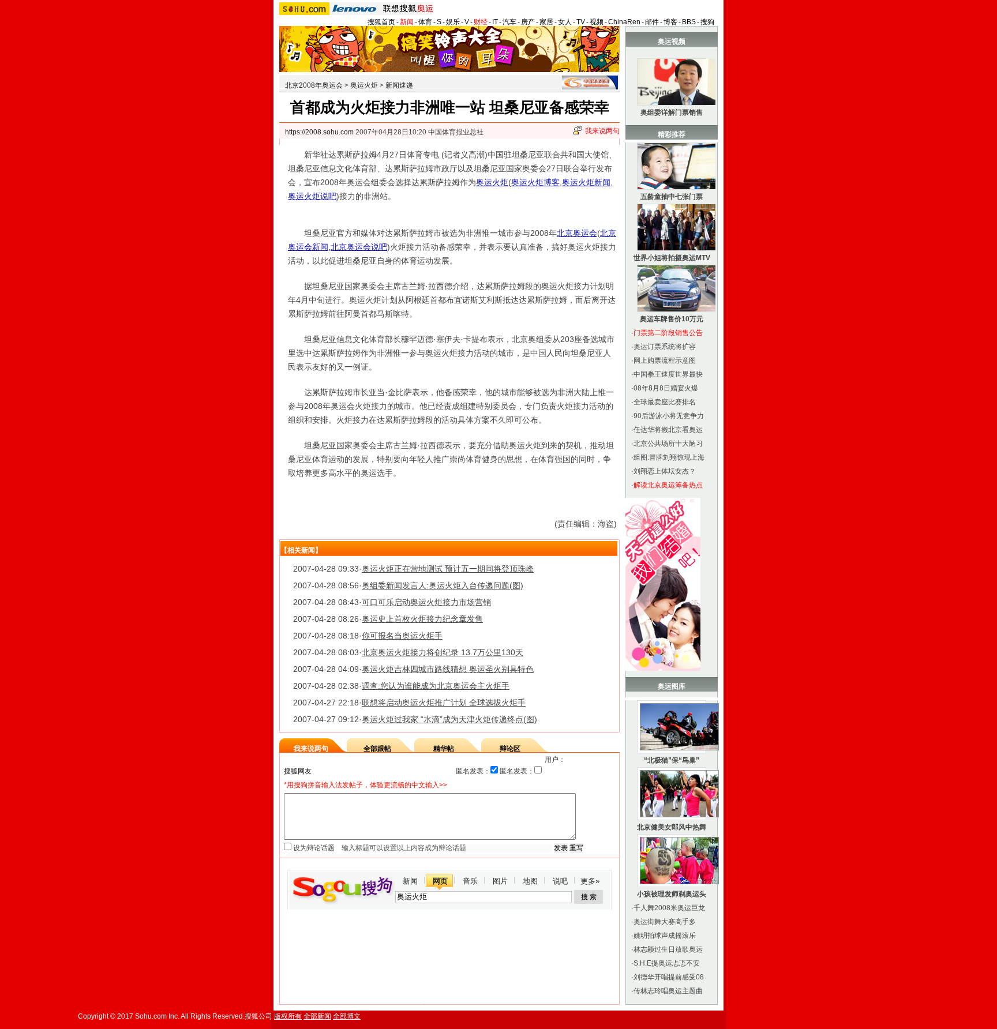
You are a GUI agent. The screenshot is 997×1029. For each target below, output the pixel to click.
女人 (565, 22)
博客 (670, 22)
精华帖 (443, 749)
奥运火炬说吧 (312, 196)
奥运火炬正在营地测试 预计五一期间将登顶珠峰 (448, 568)
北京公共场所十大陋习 (668, 444)
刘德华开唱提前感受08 (669, 977)
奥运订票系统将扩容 (665, 347)
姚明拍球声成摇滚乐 (665, 936)
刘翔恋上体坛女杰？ (665, 471)
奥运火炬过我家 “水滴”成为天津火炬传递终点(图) (449, 719)
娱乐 (453, 22)
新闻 (407, 22)
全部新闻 (317, 1016)
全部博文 (347, 1016)
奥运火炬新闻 (586, 182)
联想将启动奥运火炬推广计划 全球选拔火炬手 (444, 702)
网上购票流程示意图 (665, 360)
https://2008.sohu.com (319, 132)
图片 (500, 881)
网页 (440, 881)
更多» (589, 881)
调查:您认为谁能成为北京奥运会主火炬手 (435, 685)
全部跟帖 (377, 749)
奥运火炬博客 (535, 182)
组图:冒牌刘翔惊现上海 (669, 457)
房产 (528, 22)
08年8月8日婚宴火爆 (666, 388)
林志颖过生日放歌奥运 (668, 949)
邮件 (652, 22)
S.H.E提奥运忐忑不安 (667, 963)
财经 (481, 22)
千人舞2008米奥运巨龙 (669, 908)
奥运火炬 (364, 85)
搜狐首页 (381, 22)
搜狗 (707, 22)
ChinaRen (624, 22)
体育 (425, 22)
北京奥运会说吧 (359, 246)
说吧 (560, 881)
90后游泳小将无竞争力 (669, 416)
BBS (689, 22)
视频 (597, 22)
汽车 (509, 22)
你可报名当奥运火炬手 (402, 635)
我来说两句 (602, 131)
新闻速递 (399, 85)
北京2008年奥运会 (314, 85)
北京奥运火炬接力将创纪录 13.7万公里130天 (442, 652)
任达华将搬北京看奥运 (668, 430)
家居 (546, 22)
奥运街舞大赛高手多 (665, 922)
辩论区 (510, 749)
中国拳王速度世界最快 (668, 374)
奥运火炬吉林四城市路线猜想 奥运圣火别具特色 (448, 669)
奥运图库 (671, 686)
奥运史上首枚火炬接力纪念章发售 (422, 619)
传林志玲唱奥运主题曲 (668, 991)
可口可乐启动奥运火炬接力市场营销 (426, 602)
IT (495, 22)
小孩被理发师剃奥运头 (671, 894)
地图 (530, 881)
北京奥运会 (577, 233)
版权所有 (288, 1016)
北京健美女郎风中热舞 (671, 827)
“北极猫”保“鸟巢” (671, 760)
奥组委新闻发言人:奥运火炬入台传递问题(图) (442, 585)
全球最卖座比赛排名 (665, 402)
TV (580, 22)
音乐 (470, 881)
